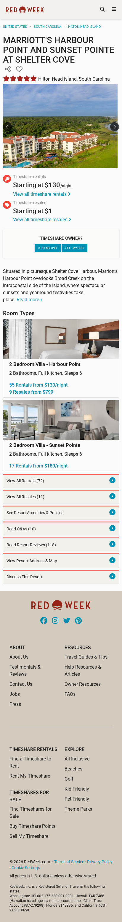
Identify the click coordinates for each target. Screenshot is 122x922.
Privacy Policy (100, 861)
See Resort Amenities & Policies (35, 512)
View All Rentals (25, 480)
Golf (69, 779)
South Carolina (47, 27)
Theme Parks (78, 809)
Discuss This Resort (24, 576)
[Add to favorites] (19, 69)
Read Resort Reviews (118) (31, 545)
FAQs (70, 694)
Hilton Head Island (84, 27)
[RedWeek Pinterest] (78, 621)
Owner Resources (83, 684)
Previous (7, 126)
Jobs (14, 694)
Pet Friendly (77, 799)
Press (15, 704)
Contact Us (20, 684)
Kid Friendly (77, 789)
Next (114, 126)
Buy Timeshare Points (32, 826)
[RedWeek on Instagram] (55, 621)
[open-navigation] (114, 9)
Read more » (30, 299)
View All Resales (25, 496)
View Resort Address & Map (32, 560)
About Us (18, 657)
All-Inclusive (77, 759)
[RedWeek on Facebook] (43, 621)
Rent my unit (47, 248)
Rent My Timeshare (29, 776)
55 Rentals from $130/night (38, 385)
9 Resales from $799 (31, 392)
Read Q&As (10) (21, 529)
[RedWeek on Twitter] (66, 621)
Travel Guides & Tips (86, 657)
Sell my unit (74, 248)
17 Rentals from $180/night (38, 466)
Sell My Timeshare (28, 836)
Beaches (73, 769)
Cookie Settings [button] (26, 867)
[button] (7, 69)
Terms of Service (69, 861)
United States (15, 27)
